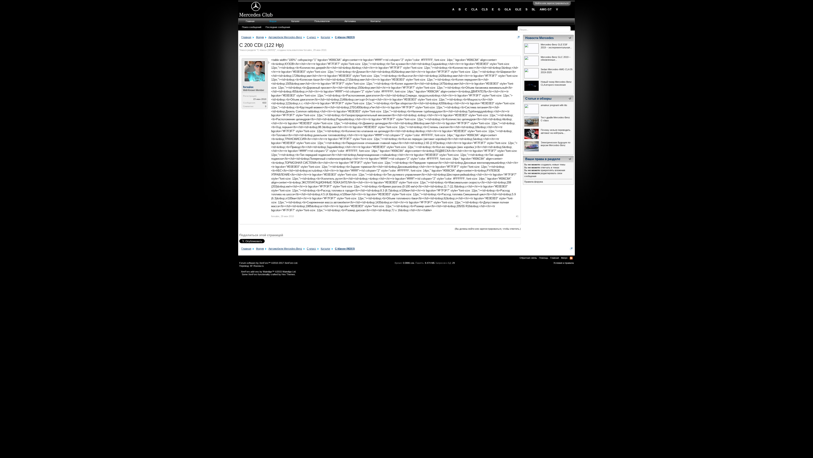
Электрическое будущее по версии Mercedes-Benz (555, 144)
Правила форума (533, 181)
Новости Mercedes (539, 38)
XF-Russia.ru (257, 266)
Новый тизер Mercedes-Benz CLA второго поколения (556, 83)
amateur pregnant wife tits (554, 105)
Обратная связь (528, 258)
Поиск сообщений (251, 27)
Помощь (543, 258)
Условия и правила (563, 263)
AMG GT (546, 9)
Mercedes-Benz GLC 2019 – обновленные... (555, 58)
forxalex (308, 50)
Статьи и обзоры (538, 98)
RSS (571, 258)
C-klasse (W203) (266, 50)
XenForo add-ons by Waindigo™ (257, 271)
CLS (485, 9)
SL (533, 9)
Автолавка (350, 21)
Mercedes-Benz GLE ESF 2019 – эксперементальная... (556, 46)
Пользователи (322, 21)
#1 (517, 216)
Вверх (564, 258)
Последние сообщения (277, 27)
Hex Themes (288, 274)
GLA (508, 9)
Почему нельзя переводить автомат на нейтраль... (555, 131)
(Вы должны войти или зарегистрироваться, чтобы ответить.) (488, 229)
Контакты (375, 21)
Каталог (295, 21)
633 (264, 103)
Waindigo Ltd (289, 271)
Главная (250, 21)
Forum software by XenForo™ (268, 263)
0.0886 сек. (409, 263)
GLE (518, 9)
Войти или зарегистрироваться (551, 3)
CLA (474, 9)
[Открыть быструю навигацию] (518, 37)
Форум (273, 21)
